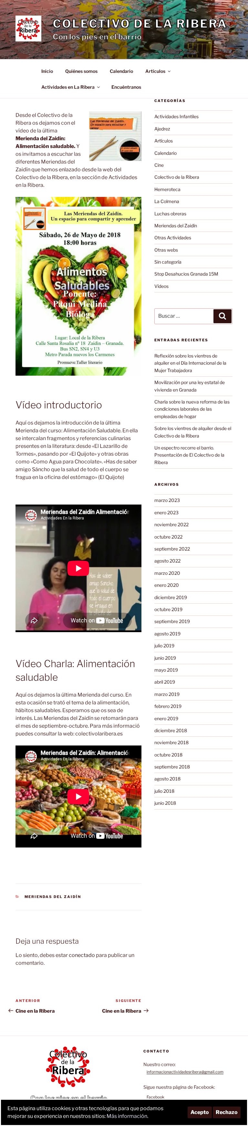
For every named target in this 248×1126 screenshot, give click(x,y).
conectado (82, 955)
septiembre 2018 (172, 766)
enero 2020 (166, 585)
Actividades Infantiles (176, 116)
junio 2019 (165, 658)
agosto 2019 (167, 633)
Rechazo (227, 1112)
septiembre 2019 (172, 621)
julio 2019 (164, 645)
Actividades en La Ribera (68, 87)
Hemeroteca (167, 189)
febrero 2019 (167, 706)
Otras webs (166, 250)
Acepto (200, 1112)
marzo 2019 (167, 694)
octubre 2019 (168, 609)
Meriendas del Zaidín (53, 896)
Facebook (155, 1097)
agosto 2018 (167, 778)
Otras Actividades (172, 237)
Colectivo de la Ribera (140, 24)
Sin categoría (167, 262)
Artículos (155, 71)
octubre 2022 (168, 537)
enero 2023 (166, 512)
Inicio (47, 71)
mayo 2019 (166, 670)
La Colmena (166, 201)
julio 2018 (164, 791)
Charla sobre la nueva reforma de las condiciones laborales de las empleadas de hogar (192, 409)
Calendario (121, 71)
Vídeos (161, 286)
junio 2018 (165, 803)
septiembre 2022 (172, 549)
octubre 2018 (168, 754)
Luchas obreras (170, 213)
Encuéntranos (126, 87)
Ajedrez (162, 128)
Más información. (127, 1116)
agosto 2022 (167, 560)
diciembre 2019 (170, 597)
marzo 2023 (167, 500)
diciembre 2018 (170, 730)
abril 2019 (164, 682)
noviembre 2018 (171, 742)
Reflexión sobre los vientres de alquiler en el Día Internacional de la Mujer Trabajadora (190, 363)
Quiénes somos (81, 71)
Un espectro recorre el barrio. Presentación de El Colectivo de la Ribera (189, 455)
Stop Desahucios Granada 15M (186, 274)
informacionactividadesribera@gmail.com (185, 1071)
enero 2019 (166, 718)
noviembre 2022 (171, 524)
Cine (159, 165)
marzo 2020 (167, 573)
